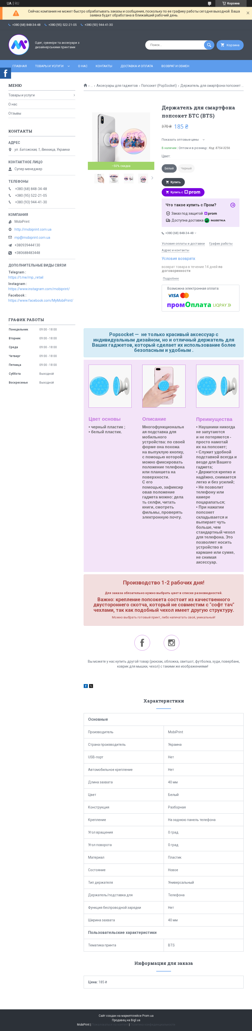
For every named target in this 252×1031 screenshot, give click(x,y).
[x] (91, 687)
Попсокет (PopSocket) (159, 86)
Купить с (177, 192)
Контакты (104, 66)
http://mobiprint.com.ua (33, 229)
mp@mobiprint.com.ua (32, 237)
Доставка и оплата (137, 66)
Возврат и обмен (175, 66)
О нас (82, 66)
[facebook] (86, 687)
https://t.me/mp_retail (25, 277)
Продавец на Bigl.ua (126, 1020)
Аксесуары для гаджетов (117, 86)
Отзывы (14, 113)
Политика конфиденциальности (152, 1024)
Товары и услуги (49, 66)
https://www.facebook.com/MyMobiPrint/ (40, 300)
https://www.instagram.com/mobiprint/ (39, 289)
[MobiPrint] (18, 54)
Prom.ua (148, 1015)
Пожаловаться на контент (110, 1024)
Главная (20, 66)
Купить (176, 182)
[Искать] (209, 45)
